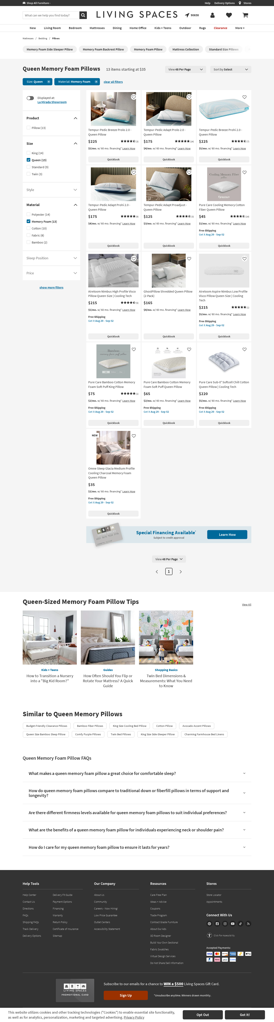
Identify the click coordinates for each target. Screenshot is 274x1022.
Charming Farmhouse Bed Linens (204, 734)
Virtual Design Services (163, 956)
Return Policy (60, 922)
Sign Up (126, 995)
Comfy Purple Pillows (88, 734)
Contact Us (29, 901)
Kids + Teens (49, 670)
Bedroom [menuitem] (75, 28)
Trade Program (158, 915)
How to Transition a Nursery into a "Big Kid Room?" (49, 678)
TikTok (240, 924)
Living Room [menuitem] (52, 28)
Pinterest (209, 924)
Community (100, 901)
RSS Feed (248, 924)
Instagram (225, 924)
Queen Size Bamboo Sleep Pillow (45, 734)
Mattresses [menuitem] (97, 28)
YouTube (233, 924)
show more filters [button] (51, 287)
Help (207, 3)
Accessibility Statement (107, 929)
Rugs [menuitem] (202, 28)
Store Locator (213, 895)
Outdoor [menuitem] (185, 28)
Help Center (29, 895)
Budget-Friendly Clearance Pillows (46, 726)
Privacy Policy (134, 1017)
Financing (58, 908)
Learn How (128, 148)
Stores (247, 3)
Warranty (58, 915)
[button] (130, 141)
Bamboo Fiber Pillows (90, 726)
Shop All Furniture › (37, 3)
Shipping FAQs (31, 922)
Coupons (155, 908)
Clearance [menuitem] (220, 28)
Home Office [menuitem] (138, 28)
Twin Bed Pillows (121, 734)
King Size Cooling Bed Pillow (129, 726)
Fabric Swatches (159, 949)
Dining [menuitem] (117, 28)
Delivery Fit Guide (62, 895)
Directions (28, 908)
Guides (108, 670)
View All (246, 604)
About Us (99, 895)
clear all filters (113, 81)
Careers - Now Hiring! (106, 908)
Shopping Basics (166, 670)
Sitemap (57, 936)
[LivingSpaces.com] (137, 14)
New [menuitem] (33, 28)
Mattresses (28, 38)
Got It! (245, 1014)
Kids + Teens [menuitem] (162, 28)
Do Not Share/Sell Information (166, 963)
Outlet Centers (102, 922)
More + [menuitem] (240, 28)
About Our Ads (158, 929)
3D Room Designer (160, 936)
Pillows (56, 38)
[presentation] (185, 69)
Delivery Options (224, 3)
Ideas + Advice (158, 901)
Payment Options (62, 901)
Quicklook (113, 159)
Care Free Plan (158, 895)
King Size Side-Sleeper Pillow (158, 734)
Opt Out (203, 1014)
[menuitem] (245, 15)
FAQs (25, 915)
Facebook (217, 924)
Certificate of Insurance (65, 929)
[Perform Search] (83, 15)
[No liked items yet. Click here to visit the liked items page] (229, 15)
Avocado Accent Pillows (197, 726)
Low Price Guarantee (105, 915)
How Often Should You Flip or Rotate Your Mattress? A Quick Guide (108, 680)
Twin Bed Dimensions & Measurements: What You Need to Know (166, 680)
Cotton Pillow (164, 726)
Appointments (214, 901)
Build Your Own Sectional (164, 942)
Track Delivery (30, 929)
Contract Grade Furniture (164, 922)
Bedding (43, 38)
